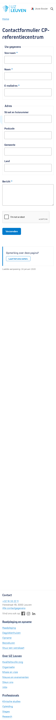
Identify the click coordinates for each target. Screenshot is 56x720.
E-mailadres (10, 85)
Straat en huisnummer (16, 112)
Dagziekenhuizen (11, 632)
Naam (7, 69)
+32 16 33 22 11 (10, 601)
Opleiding (7, 706)
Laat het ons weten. (18, 258)
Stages (6, 711)
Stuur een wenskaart (13, 648)
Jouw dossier (41, 8)
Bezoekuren (8, 643)
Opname (7, 637)
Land (7, 161)
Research (7, 716)
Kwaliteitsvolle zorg (12, 662)
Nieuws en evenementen (15, 677)
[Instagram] (28, 614)
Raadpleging (9, 627)
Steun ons (7, 682)
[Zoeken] (52, 9)
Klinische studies (11, 701)
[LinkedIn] (34, 613)
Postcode (9, 128)
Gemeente (9, 145)
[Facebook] (23, 613)
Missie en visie (10, 672)
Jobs (4, 687)
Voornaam (10, 53)
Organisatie (8, 667)
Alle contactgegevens (13, 608)
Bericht (6, 181)
